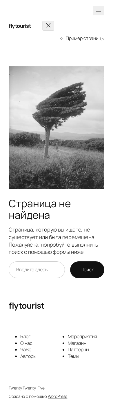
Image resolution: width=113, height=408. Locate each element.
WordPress (57, 396)
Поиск (87, 269)
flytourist (20, 25)
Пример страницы (85, 38)
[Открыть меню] (98, 10)
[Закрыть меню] (48, 25)
